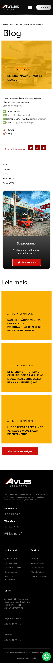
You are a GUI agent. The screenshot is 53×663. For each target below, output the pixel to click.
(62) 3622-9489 (12, 514)
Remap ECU (9, 178)
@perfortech (40, 119)
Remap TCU (9, 183)
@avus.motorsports (12, 105)
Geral (5, 174)
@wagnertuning (24, 115)
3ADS (34, 658)
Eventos (6, 169)
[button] (30, 7)
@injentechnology (24, 122)
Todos (6, 164)
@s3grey (29, 98)
